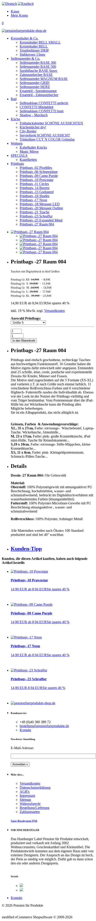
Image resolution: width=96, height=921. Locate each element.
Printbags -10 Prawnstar (29, 580)
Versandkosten (54, 311)
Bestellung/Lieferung (34, 808)
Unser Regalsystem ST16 (24, 820)
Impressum (27, 795)
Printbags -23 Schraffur (29, 679)
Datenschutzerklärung (35, 787)
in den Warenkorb (24, 340)
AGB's (24, 791)
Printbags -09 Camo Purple (31, 613)
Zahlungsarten (30, 812)
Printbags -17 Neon (25, 646)
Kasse (15, 11)
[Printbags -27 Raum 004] (39, 236)
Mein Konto (19, 15)
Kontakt (25, 730)
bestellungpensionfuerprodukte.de (44, 726)
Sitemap (25, 800)
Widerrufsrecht (30, 804)
